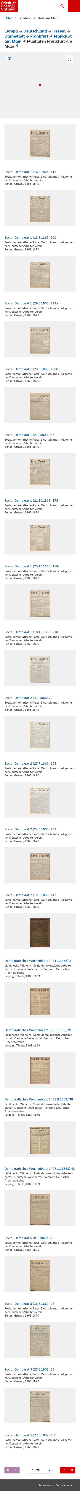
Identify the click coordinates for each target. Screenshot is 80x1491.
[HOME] (9, 6)
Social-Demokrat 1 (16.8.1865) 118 (30, 172)
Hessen (59, 31)
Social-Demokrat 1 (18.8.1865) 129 (30, 238)
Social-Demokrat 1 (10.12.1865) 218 (31, 632)
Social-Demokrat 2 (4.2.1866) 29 (28, 698)
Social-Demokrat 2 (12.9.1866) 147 (30, 895)
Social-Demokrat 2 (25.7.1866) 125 (30, 763)
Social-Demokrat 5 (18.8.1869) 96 (29, 1304)
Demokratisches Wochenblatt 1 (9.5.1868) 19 (37, 1030)
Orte (7, 18)
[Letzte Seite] (71, 1470)
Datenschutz (64, 1485)
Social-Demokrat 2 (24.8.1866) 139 (30, 829)
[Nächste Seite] (64, 1470)
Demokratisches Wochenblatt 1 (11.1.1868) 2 (37, 961)
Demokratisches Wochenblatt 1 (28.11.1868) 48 (39, 1169)
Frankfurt (39, 36)
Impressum (46, 1485)
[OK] (62, 6)
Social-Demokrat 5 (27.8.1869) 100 (30, 1435)
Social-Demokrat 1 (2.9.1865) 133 (29, 435)
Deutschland (35, 31)
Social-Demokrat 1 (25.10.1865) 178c (32, 566)
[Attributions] (9, 58)
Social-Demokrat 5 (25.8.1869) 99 (29, 1369)
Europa (11, 31)
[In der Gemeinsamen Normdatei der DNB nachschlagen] (17, 46)
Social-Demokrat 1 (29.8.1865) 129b (31, 369)
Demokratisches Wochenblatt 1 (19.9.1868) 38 (38, 1099)
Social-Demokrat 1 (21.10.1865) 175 (31, 500)
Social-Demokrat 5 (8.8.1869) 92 (28, 1238)
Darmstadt (14, 36)
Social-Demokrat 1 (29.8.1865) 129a (31, 303)
